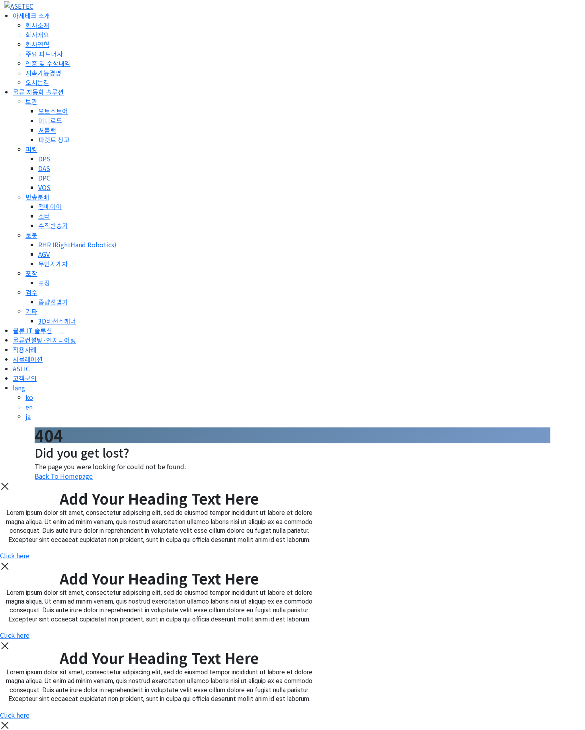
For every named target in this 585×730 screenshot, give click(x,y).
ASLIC (21, 368)
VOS (44, 187)
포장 (31, 273)
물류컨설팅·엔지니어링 (44, 340)
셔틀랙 (47, 130)
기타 (31, 311)
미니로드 (50, 120)
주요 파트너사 (44, 53)
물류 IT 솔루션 (32, 330)
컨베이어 (50, 206)
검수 (31, 292)
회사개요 (37, 34)
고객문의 (25, 378)
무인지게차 (53, 263)
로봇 (31, 235)
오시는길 (37, 82)
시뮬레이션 (28, 359)
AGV (44, 254)
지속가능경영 (43, 73)
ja (28, 416)
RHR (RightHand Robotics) (77, 244)
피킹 (31, 149)
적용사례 (25, 349)
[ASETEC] (16, 5)
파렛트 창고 (54, 139)
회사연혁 (37, 44)
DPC (44, 177)
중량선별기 (53, 302)
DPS (44, 158)
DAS (44, 168)
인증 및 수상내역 (47, 63)
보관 (31, 101)
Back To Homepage (64, 476)
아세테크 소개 (31, 15)
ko (29, 397)
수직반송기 (53, 225)
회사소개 (37, 25)
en (29, 407)
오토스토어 (53, 111)
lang (19, 387)
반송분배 (37, 197)
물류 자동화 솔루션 (38, 92)
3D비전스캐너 (57, 321)
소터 (44, 216)
